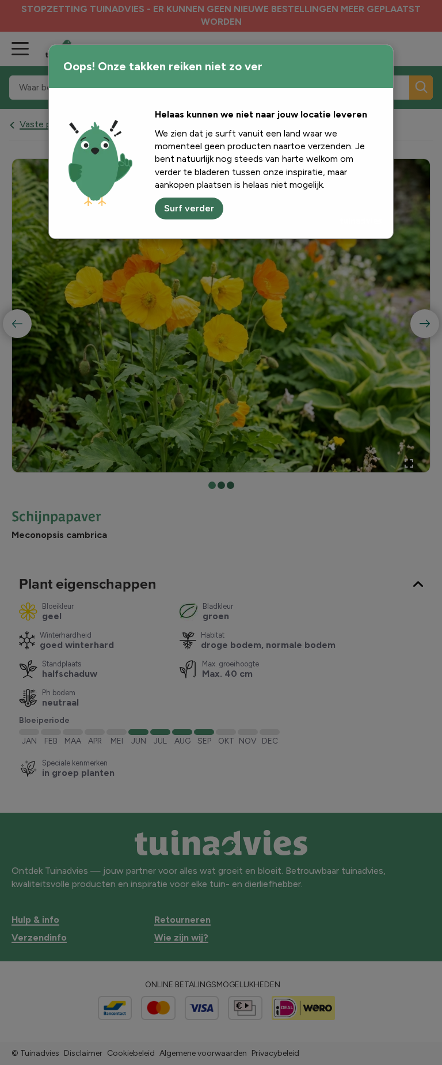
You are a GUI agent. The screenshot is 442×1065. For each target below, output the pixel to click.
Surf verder (189, 208)
